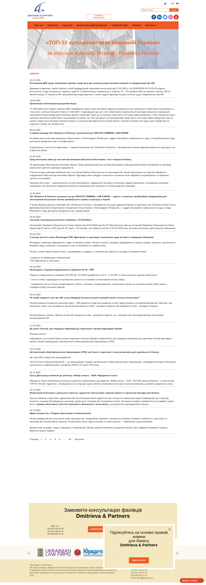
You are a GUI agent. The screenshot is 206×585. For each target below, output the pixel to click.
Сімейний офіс (120, 25)
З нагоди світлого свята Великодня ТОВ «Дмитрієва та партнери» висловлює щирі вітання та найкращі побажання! (92, 237)
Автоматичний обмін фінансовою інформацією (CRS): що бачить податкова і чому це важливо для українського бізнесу (94, 352)
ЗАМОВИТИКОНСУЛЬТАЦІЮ (99, 17)
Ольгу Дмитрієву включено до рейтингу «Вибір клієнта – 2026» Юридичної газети (73, 375)
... (64, 439)
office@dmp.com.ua (145, 578)
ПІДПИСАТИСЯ (139, 560)
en (177, 3)
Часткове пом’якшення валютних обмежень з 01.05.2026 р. (61, 220)
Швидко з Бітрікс (189, 580)
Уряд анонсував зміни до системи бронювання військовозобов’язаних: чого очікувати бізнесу (80, 159)
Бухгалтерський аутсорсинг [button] (92, 25)
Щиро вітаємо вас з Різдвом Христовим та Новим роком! (60, 413)
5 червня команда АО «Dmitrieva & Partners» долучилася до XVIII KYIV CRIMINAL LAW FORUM (79, 133)
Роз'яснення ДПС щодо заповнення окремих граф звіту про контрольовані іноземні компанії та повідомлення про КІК (92, 83)
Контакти (150, 25)
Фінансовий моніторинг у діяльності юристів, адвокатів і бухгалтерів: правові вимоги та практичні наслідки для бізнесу (94, 393)
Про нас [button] (38, 25)
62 (70, 439)
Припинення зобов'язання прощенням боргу (53, 103)
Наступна (79, 439)
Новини (137, 25)
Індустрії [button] (67, 25)
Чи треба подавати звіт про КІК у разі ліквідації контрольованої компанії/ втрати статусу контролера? (84, 297)
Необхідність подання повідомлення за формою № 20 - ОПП (62, 269)
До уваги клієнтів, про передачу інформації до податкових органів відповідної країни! (76, 328)
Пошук (174, 10)
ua (172, 3)
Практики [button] (53, 25)
